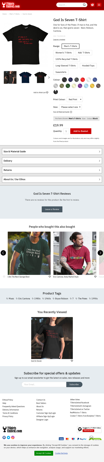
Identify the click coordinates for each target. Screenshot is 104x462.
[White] (88, 79)
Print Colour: (59, 99)
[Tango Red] (82, 79)
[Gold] (92, 85)
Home (5, 14)
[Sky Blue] (86, 85)
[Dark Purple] (80, 85)
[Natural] (74, 85)
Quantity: (57, 131)
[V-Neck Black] (55, 92)
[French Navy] (70, 79)
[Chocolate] (98, 85)
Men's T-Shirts (15, 14)
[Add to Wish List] (72, 361)
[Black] (64, 79)
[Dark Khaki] (61, 85)
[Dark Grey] (76, 79)
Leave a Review (52, 209)
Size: (55, 107)
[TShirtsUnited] (12, 429)
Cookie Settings (61, 453)
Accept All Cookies (43, 453)
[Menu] (99, 5)
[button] (48, 77)
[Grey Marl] (55, 85)
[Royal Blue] (94, 79)
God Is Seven (27, 14)
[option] (10, 77)
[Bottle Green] (67, 85)
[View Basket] (92, 5)
